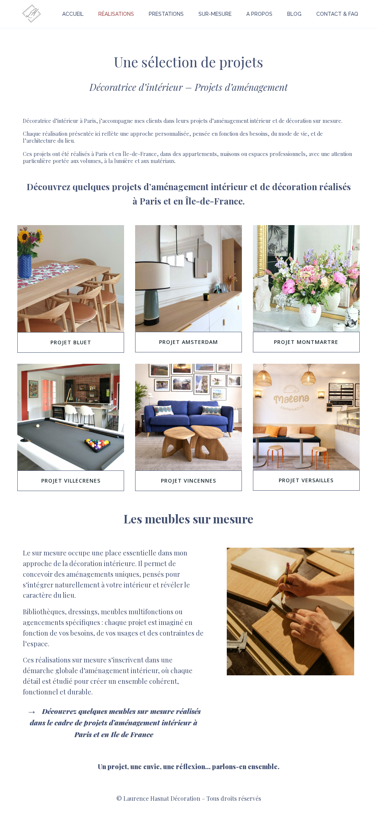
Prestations (166, 14)
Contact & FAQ (337, 14)
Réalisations (116, 14)
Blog (294, 14)
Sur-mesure (215, 14)
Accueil (73, 14)
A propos (259, 14)
